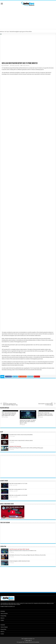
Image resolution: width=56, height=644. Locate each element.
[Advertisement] (28, 17)
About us (2, 618)
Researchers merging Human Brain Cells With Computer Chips (10, 403)
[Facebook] (25, 640)
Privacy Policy (3, 615)
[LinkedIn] (28, 640)
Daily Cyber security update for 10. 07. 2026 (18, 483)
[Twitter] (26, 640)
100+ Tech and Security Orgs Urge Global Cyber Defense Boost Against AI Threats (9, 414)
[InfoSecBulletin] (28, 3)
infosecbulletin (6, 65)
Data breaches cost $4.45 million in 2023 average (45, 403)
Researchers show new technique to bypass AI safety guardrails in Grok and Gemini (45, 414)
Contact (2, 620)
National (27, 65)
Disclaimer (3, 611)
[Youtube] (29, 640)
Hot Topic (7, 31)
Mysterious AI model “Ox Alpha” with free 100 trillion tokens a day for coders (28, 422)
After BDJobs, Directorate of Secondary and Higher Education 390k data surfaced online (27, 555)
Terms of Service (4, 613)
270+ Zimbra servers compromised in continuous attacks (21, 440)
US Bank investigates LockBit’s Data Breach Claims (19, 561)
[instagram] (31, 640)
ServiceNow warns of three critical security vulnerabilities (21, 434)
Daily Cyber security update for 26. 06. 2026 (18, 495)
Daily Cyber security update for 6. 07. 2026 (18, 489)
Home (2, 31)
